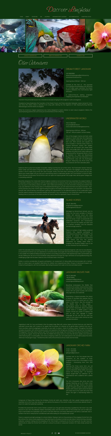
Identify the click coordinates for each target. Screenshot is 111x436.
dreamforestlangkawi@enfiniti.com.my (77, 75)
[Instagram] (55, 433)
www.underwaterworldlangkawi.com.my (77, 127)
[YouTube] (59, 433)
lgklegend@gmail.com (72, 353)
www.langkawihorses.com (73, 207)
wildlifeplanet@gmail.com (73, 279)
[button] (86, 16)
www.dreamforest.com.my (73, 77)
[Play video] (41, 83)
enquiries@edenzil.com (73, 125)
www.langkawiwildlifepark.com (75, 281)
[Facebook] (52, 433)
